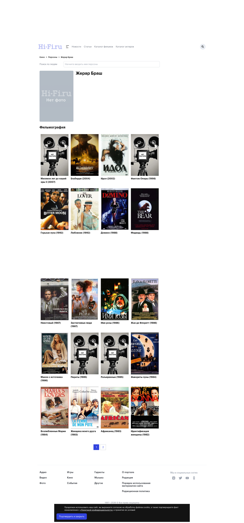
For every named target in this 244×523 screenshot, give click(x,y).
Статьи (87, 47)
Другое (98, 483)
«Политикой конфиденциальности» (96, 510)
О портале (128, 472)
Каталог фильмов (103, 47)
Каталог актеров (125, 47)
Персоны (52, 57)
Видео (43, 477)
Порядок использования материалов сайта (136, 484)
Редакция (127, 477)
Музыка (98, 477)
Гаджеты (99, 472)
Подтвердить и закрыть (71, 516)
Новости (76, 47)
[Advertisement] (99, 257)
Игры (70, 472)
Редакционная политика (136, 491)
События (72, 483)
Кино (42, 57)
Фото (43, 483)
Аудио (43, 472)
